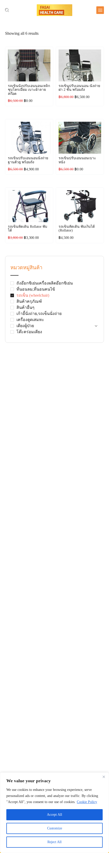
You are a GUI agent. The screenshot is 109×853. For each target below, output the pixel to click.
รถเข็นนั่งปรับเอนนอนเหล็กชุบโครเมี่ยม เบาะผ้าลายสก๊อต (29, 90)
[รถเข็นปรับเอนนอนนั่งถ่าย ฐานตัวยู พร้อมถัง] (29, 138)
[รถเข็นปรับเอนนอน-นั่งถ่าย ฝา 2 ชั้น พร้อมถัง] (80, 65)
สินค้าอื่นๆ (25, 307)
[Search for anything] (7, 10)
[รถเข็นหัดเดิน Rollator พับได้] (29, 206)
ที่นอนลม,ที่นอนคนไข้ (35, 289)
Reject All (54, 842)
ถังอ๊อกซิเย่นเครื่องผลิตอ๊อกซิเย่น (44, 283)
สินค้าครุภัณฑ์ (29, 301)
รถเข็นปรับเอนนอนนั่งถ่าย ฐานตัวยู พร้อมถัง (28, 160)
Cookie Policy (87, 802)
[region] (54, 812)
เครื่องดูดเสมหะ (30, 319)
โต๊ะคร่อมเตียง (29, 332)
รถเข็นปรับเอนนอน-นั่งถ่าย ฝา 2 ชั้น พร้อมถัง (79, 88)
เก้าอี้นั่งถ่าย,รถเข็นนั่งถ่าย (39, 313)
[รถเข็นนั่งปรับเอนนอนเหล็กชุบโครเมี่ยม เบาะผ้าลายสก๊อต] (29, 65)
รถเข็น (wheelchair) (32, 295)
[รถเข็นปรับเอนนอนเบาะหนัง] (80, 138)
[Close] (104, 777)
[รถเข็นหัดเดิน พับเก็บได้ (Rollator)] (80, 206)
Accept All (54, 814)
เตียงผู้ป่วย (25, 326)
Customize (54, 828)
